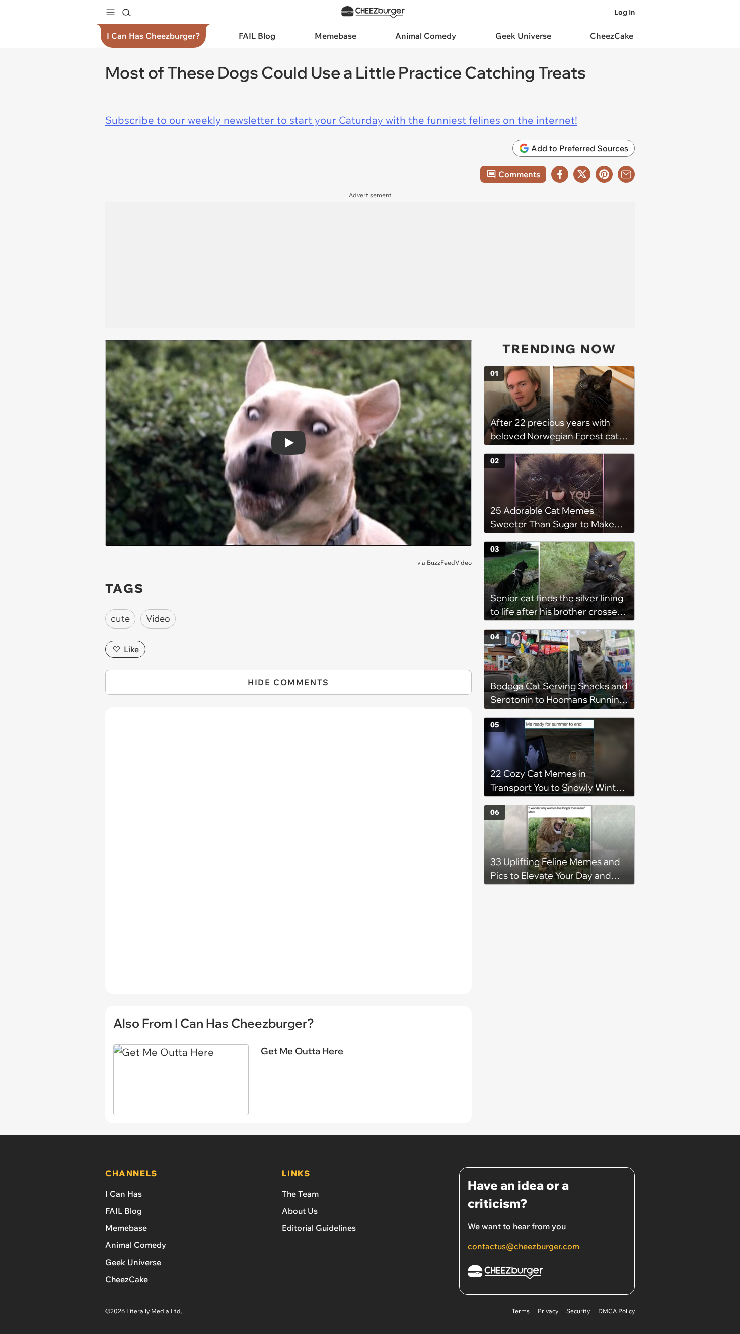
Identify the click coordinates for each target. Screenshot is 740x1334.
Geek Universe (133, 1262)
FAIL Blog (123, 1211)
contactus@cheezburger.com (523, 1246)
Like (131, 649)
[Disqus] (288, 856)
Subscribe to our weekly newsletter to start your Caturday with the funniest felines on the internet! (341, 120)
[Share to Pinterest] (604, 174)
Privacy (548, 1311)
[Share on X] (581, 174)
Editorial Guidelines (319, 1228)
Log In (624, 12)
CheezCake (126, 1279)
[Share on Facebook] (559, 174)
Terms (521, 1311)
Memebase (126, 1228)
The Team (300, 1194)
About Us (300, 1211)
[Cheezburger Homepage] (373, 12)
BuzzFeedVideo (449, 562)
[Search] (126, 12)
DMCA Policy (616, 1311)
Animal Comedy (135, 1245)
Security (578, 1311)
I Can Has (123, 1194)
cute (120, 618)
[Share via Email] (626, 174)
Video (158, 618)
